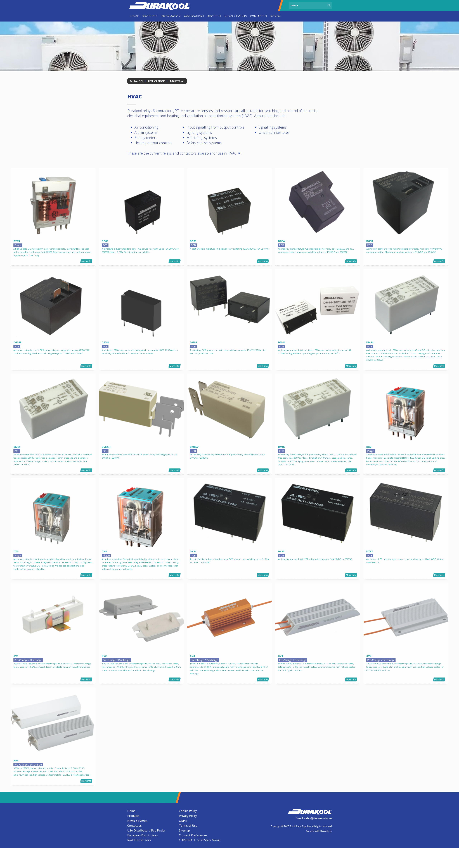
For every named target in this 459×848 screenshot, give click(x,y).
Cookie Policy (188, 811)
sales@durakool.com (318, 818)
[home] (310, 811)
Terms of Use (188, 826)
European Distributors (142, 835)
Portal (275, 16)
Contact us (258, 16)
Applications (194, 16)
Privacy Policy (188, 816)
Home (134, 16)
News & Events (235, 16)
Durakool (137, 81)
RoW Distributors (139, 840)
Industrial (176, 81)
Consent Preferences (193, 835)
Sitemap (184, 830)
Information (171, 16)
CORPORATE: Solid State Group (200, 840)
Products (149, 16)
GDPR (183, 821)
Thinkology (326, 831)
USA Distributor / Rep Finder (146, 830)
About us (214, 16)
